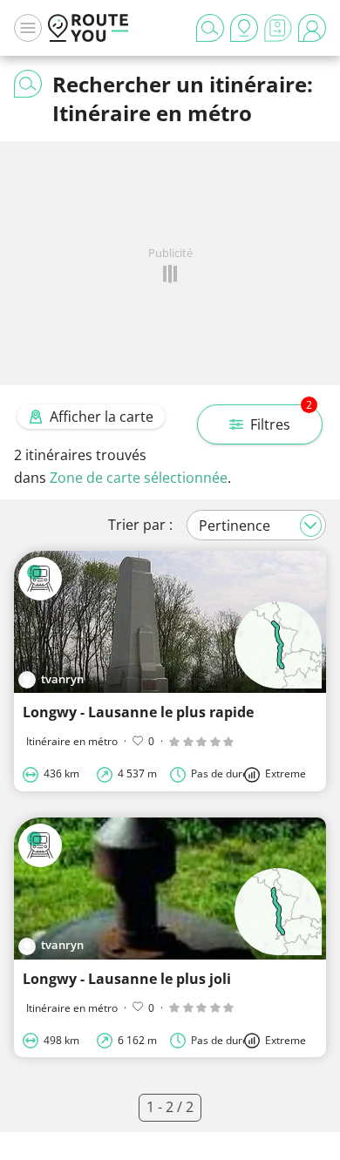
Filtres (281, 419)
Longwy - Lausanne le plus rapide (138, 712)
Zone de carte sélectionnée (139, 477)
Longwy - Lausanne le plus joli (127, 978)
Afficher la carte (101, 416)
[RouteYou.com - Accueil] (88, 28)
